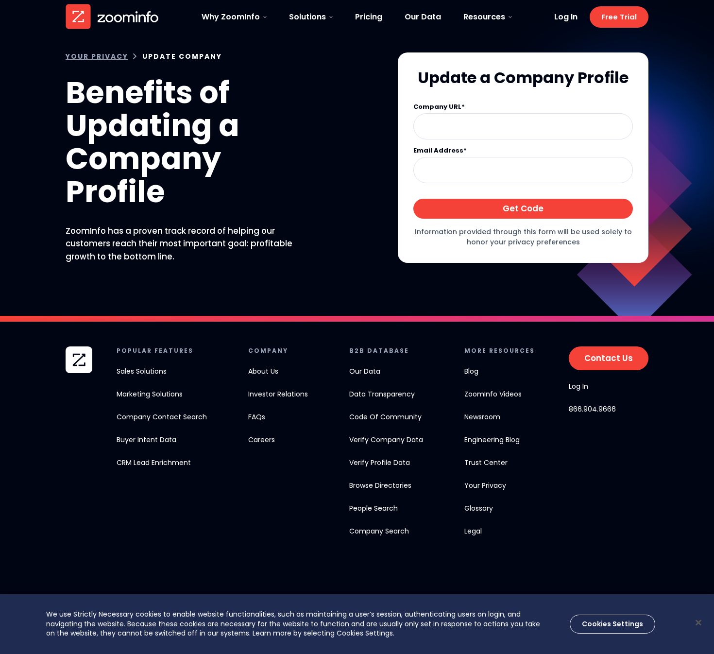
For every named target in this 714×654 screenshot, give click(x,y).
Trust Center (486, 462)
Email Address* (440, 151)
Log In (566, 17)
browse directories (380, 485)
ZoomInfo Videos (493, 394)
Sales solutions (142, 371)
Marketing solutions (150, 394)
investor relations (278, 394)
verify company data (386, 440)
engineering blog (492, 440)
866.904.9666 (592, 409)
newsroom (482, 417)
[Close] (698, 622)
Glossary (478, 508)
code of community (385, 417)
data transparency (382, 394)
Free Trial (619, 17)
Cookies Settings (612, 624)
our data (364, 371)
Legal (473, 531)
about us (263, 371)
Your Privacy (97, 56)
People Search (373, 508)
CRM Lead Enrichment (154, 462)
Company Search (379, 531)
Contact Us (608, 358)
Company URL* (439, 107)
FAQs (256, 417)
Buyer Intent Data (146, 440)
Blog (471, 371)
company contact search (162, 417)
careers (261, 440)
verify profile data (379, 462)
